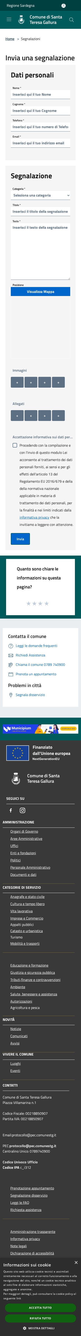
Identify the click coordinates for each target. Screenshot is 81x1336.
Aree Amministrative (26, 838)
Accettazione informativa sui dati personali (44, 437)
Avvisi (15, 1043)
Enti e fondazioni (23, 853)
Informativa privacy (25, 1238)
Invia (20, 539)
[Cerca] (71, 20)
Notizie (15, 1028)
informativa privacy (34, 517)
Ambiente (17, 987)
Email (17, 136)
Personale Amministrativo (30, 867)
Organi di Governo (24, 831)
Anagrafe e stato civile (27, 896)
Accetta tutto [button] (40, 1308)
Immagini (20, 370)
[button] (40, 1328)
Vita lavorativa (21, 911)
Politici (15, 860)
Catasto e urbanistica (26, 931)
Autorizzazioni (21, 1001)
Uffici (14, 845)
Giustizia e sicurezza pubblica (32, 972)
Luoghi (15, 1063)
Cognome (19, 104)
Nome (17, 88)
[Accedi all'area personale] (63, 5)
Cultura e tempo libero (27, 903)
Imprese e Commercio (26, 918)
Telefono (18, 120)
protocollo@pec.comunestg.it (32, 1145)
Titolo (17, 205)
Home (9, 38)
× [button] (76, 1262)
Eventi (15, 1070)
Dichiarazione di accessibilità (32, 1253)
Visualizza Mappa (40, 291)
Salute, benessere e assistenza (33, 994)
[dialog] (40, 1297)
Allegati (18, 403)
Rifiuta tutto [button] (40, 1318)
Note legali (18, 1246)
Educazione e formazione (29, 965)
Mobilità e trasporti (25, 943)
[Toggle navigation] (9, 19)
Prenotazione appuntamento (32, 1188)
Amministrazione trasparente (32, 1231)
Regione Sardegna (20, 5)
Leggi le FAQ (19, 1202)
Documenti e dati (23, 874)
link (18, 1298)
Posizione (18, 285)
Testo (16, 221)
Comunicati (19, 1036)
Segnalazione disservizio (28, 1195)
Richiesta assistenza (25, 1209)
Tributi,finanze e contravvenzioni (35, 979)
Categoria (19, 188)
